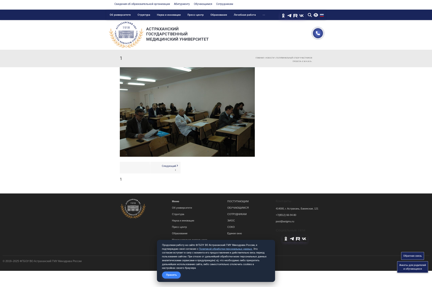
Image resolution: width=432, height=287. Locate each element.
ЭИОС (231, 220)
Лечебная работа (245, 14)
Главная (259, 58)
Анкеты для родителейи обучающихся (412, 267)
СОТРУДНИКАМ (237, 214)
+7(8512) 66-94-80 (286, 215)
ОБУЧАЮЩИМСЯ (238, 207)
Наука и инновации (169, 14)
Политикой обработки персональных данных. (226, 248)
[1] (187, 111)
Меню (175, 201)
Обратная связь (412, 255)
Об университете (120, 14)
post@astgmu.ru (285, 221)
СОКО (231, 226)
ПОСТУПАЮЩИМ (238, 201)
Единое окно (234, 233)
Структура (144, 14)
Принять (171, 274)
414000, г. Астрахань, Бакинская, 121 (297, 208)
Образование (218, 14)
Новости (269, 58)
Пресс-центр (195, 14)
